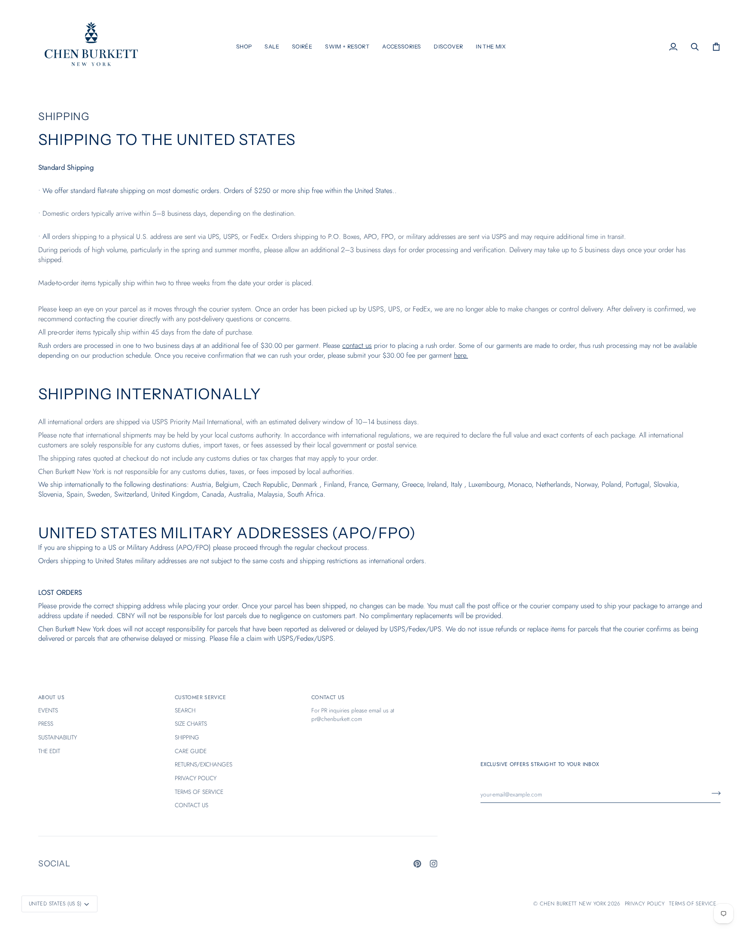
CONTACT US (191, 805)
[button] (244, 47)
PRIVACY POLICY (195, 778)
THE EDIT (49, 751)
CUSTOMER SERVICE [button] (200, 697)
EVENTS (48, 710)
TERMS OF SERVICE (199, 791)
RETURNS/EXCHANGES (203, 764)
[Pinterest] (417, 864)
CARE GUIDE (191, 751)
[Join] (713, 793)
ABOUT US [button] (51, 697)
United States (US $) (55, 904)
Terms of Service (692, 904)
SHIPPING (187, 737)
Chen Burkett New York (573, 904)
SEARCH (185, 710)
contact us (357, 345)
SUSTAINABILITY (57, 737)
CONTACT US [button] (328, 697)
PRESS (45, 723)
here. (461, 355)
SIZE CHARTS (191, 723)
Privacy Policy (645, 904)
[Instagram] (434, 864)
